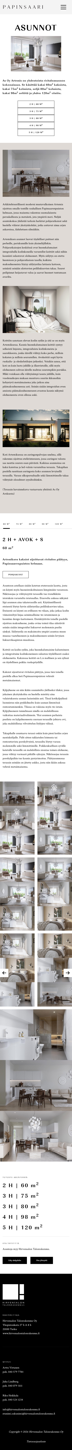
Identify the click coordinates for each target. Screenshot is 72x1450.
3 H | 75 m (36, 111)
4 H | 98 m (36, 125)
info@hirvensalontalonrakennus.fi (21, 1409)
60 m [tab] (6, 524)
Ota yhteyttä (41, 1260)
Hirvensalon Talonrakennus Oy (46, 1432)
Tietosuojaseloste (36, 1441)
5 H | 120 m (36, 132)
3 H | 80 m (36, 118)
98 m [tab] (45, 524)
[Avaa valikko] (63, 7)
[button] (68, 973)
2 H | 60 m (36, 104)
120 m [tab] (59, 524)
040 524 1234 (15, 1400)
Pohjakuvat (15, 574)
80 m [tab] (32, 524)
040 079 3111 (15, 1386)
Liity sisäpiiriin (14, 1260)
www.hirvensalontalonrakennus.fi (21, 1333)
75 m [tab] (19, 524)
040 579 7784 (15, 1372)
